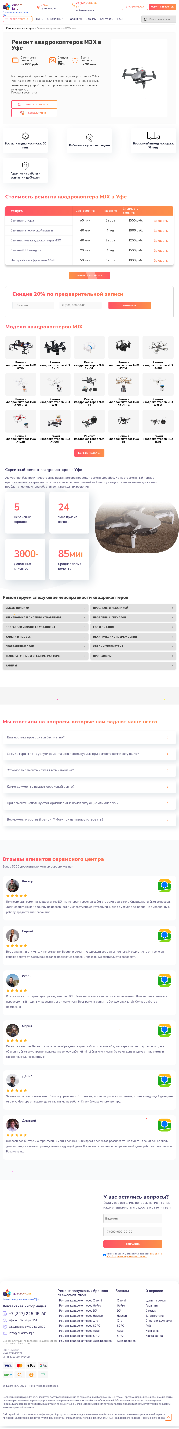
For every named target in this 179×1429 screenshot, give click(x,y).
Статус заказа (135, 7)
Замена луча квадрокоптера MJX (36, 240)
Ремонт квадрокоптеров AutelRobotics (85, 1341)
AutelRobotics (126, 1341)
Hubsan (122, 1315)
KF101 (120, 1335)
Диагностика (155, 1315)
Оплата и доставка (159, 1320)
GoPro (121, 1305)
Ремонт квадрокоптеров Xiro (78, 1320)
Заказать (161, 221)
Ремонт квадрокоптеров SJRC (79, 1325)
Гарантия (75, 19)
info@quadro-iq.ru (22, 1333)
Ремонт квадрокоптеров (20, 28)
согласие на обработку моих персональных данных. (134, 1255)
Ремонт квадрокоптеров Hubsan (81, 1315)
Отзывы (91, 19)
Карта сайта (154, 1335)
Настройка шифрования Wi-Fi (33, 260)
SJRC (120, 1325)
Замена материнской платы (32, 230)
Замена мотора (22, 220)
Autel (120, 1330)
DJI (119, 1310)
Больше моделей (89, 453)
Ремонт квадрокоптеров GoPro (80, 1305)
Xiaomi (121, 1300)
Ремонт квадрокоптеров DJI (78, 1310)
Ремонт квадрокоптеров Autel (79, 1330)
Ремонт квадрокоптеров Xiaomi (80, 1300)
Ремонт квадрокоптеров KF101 (79, 1335)
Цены (39, 19)
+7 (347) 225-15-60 (28, 1314)
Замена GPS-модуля (26, 250)
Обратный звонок (162, 7)
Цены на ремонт (157, 1300)
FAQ (120, 19)
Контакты (107, 19)
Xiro (119, 1320)
